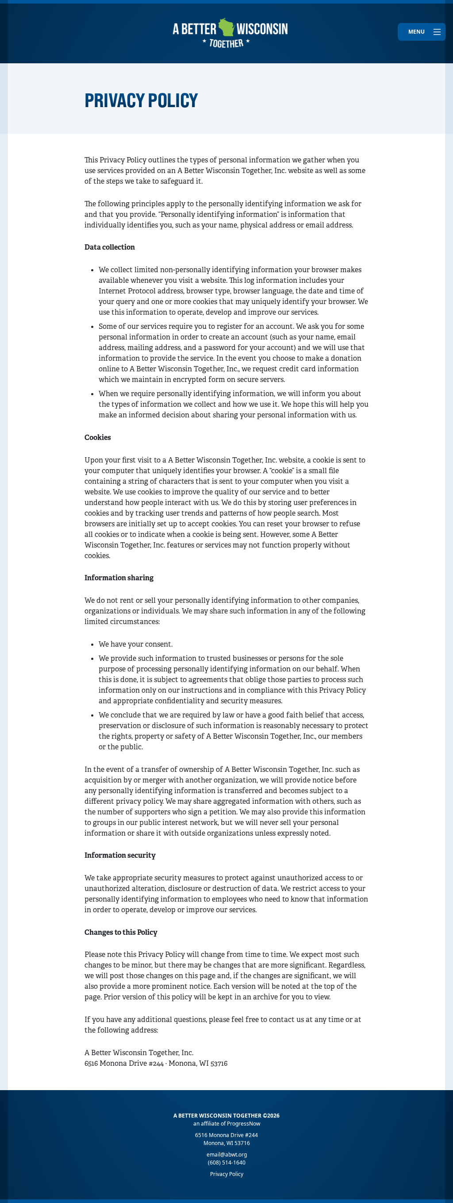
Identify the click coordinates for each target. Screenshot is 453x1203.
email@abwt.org (227, 1154)
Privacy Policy (226, 1174)
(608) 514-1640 (227, 1162)
